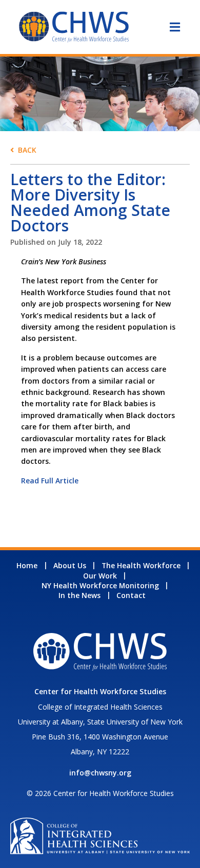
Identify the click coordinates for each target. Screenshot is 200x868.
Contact (131, 595)
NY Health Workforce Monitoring (100, 585)
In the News (79, 595)
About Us (69, 565)
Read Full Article (49, 480)
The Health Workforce (141, 565)
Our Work (100, 576)
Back (27, 150)
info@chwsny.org (100, 772)
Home (26, 565)
